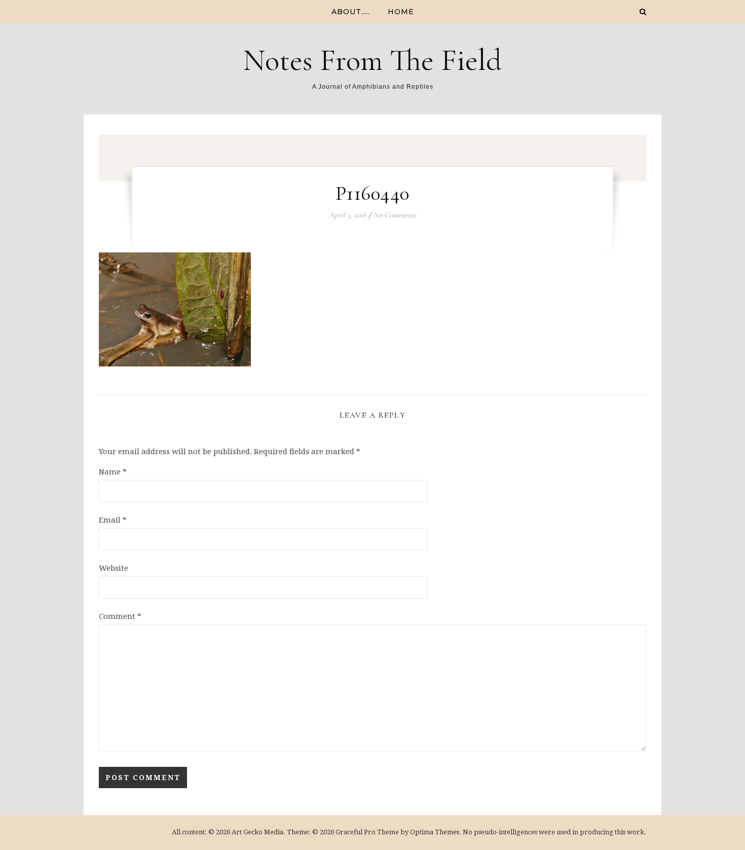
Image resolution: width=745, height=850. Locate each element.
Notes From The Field (372, 60)
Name (113, 471)
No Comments (394, 214)
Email (113, 520)
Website (113, 568)
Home (401, 11)
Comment (120, 616)
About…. (350, 11)
